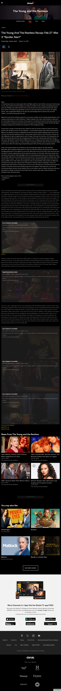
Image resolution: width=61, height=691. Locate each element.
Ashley (3, 254)
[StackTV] (23, 684)
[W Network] (37, 684)
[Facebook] (3, 46)
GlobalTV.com (5, 427)
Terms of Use (31, 640)
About (43, 21)
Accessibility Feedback (48, 645)
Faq (16, 645)
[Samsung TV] (30, 623)
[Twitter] (8, 46)
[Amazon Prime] (50, 619)
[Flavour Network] (24, 676)
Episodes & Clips (20, 21)
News (30, 21)
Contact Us (14, 640)
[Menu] (2, 3)
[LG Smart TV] (50, 623)
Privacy (22, 640)
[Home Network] (37, 676)
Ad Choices (57, 689)
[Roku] (10, 623)
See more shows (30, 568)
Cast (36, 21)
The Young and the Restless (21, 96)
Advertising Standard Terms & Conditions (48, 640)
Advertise (9, 645)
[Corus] (30, 658)
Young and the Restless (7, 425)
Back (4, 27)
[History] (37, 668)
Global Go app (5, 429)
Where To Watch (24, 645)
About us (5, 640)
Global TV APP (35, 645)
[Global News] (24, 668)
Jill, (48, 192)
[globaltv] (30, 3)
